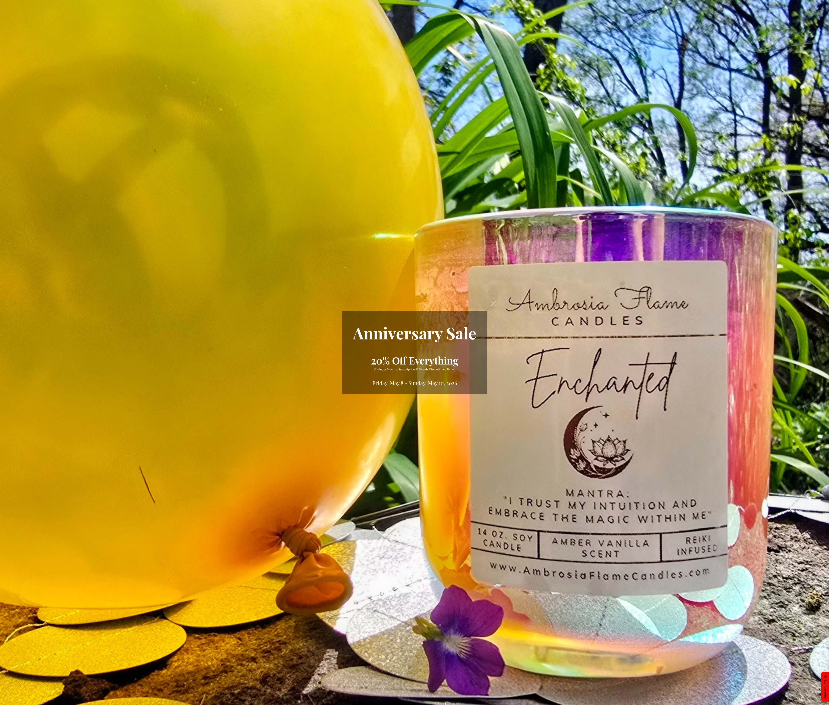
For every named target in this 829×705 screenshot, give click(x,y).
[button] (493, 303)
